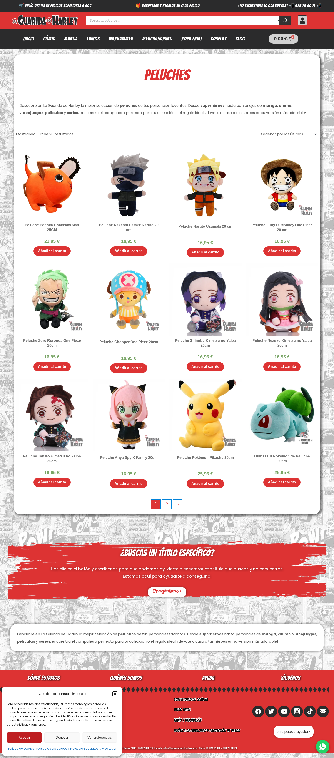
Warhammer (121, 38)
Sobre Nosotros (104, 699)
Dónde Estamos (103, 730)
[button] (115, 694)
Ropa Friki (191, 38)
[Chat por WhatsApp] (322, 746)
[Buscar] (285, 20)
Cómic (49, 38)
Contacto (99, 720)
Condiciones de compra (191, 699)
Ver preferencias (99, 737)
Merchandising (157, 38)
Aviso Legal (108, 749)
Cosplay (218, 38)
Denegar (62, 737)
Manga (71, 38)
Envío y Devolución (187, 720)
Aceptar (24, 737)
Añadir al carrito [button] (52, 251)
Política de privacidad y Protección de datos (67, 749)
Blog (240, 38)
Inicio (28, 38)
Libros (93, 38)
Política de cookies (21, 749)
